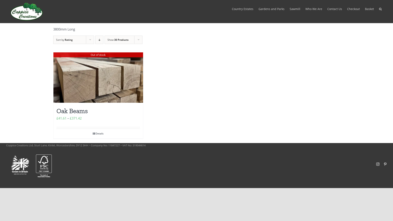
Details (100, 133)
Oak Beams (72, 111)
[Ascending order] (99, 40)
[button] (380, 8)
